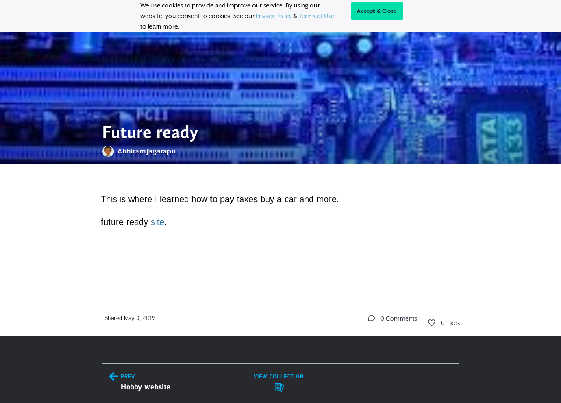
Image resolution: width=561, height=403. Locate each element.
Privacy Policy (274, 15)
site (157, 222)
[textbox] (281, 225)
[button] (371, 318)
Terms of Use (316, 15)
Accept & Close (377, 11)
